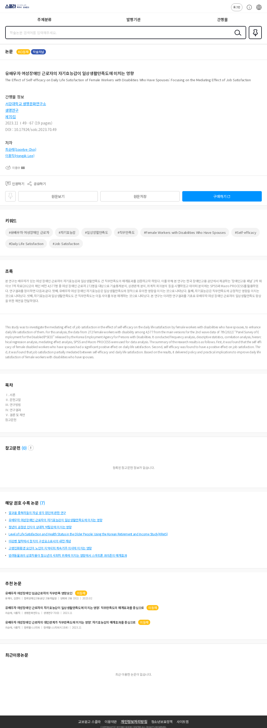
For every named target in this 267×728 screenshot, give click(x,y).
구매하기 (220, 196)
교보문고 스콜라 (89, 721)
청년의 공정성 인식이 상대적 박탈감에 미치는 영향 (40, 527)
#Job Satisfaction (66, 243)
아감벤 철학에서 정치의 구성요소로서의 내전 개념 (40, 541)
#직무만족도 (126, 232)
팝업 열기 (31, 448)
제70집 (10, 116)
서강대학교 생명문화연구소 (25, 103)
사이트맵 (183, 721)
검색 (236, 36)
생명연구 (12, 110)
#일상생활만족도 (96, 232)
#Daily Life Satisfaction (26, 243)
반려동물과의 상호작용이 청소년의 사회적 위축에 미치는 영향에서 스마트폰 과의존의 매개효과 (68, 555)
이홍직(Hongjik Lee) (19, 155)
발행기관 (133, 19)
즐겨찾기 (254, 38)
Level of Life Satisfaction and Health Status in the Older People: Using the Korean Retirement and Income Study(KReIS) (88, 534)
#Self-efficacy (245, 232)
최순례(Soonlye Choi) (20, 149)
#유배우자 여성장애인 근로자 (29, 232)
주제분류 (44, 19)
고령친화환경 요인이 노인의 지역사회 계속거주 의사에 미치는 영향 (50, 548)
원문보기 (58, 196)
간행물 (222, 19)
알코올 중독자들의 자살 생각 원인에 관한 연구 (37, 512)
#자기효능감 (67, 232)
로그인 (236, 7)
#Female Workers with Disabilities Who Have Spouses (185, 232)
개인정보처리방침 (134, 721)
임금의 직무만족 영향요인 (38, 593)
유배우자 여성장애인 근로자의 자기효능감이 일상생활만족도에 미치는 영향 (55, 520)
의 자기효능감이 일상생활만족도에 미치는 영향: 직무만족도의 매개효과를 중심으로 (74, 608)
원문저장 (140, 196)
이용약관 (111, 721)
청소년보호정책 (162, 721)
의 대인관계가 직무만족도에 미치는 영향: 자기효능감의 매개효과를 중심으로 (70, 622)
